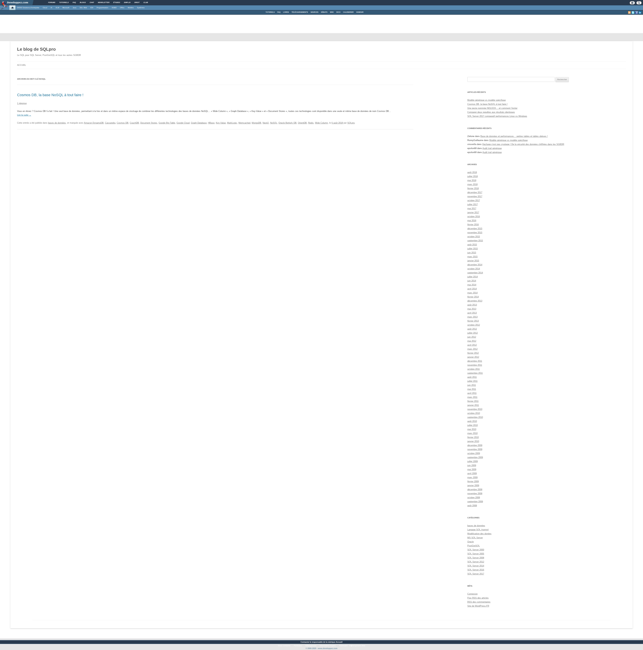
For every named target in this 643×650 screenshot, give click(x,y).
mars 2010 (472, 433)
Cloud (45, 8)
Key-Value (221, 123)
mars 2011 (472, 397)
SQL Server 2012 (475, 562)
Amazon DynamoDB (94, 123)
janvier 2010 (473, 441)
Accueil (21, 65)
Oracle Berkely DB (287, 123)
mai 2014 (471, 285)
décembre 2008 (474, 489)
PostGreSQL (473, 545)
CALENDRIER (348, 12)
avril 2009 (472, 473)
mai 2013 (471, 309)
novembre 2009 (474, 449)
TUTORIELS (270, 12)
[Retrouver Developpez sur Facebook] (636, 12)
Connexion (472, 594)
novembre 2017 (474, 196)
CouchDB (134, 123)
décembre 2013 (474, 301)
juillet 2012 (472, 333)
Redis (311, 123)
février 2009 (473, 481)
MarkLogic (232, 123)
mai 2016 (471, 220)
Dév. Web (83, 8)
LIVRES (286, 12)
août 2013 (472, 305)
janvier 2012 (473, 357)
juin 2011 (471, 385)
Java (74, 8)
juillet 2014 (472, 276)
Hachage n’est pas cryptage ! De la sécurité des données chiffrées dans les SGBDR (523, 144)
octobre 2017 (473, 200)
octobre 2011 (473, 369)
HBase (211, 123)
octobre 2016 (473, 216)
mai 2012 (471, 341)
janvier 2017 (473, 212)
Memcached (244, 123)
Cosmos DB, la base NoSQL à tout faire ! (50, 95)
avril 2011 (472, 393)
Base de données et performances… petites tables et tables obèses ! (514, 136)
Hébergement (310, 646)
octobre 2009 (473, 453)
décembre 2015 (474, 228)
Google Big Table (167, 123)
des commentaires (478, 602)
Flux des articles (478, 598)
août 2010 (472, 421)
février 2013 (473, 321)
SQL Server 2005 (475, 553)
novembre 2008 (474, 493)
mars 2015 (472, 256)
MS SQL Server (475, 537)
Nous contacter (284, 646)
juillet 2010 (472, 425)
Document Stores (148, 123)
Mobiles (131, 8)
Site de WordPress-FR (478, 606)
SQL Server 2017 (475, 574)
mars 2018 (472, 184)
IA (51, 8)
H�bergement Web (357, 646)
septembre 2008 (475, 501)
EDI (91, 8)
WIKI (332, 12)
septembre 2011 (475, 373)
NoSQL (273, 123)
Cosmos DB (122, 123)
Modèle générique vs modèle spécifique (486, 100)
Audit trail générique (492, 148)
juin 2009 (471, 465)
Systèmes (141, 8)
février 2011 (473, 401)
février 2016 (473, 224)
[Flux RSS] (629, 12)
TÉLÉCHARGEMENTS (300, 12)
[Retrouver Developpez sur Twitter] (633, 12)
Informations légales (328, 646)
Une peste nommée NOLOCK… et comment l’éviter (492, 108)
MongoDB (256, 123)
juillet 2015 (472, 248)
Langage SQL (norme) (478, 529)
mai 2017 (471, 208)
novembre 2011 (474, 365)
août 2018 (472, 172)
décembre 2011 (474, 361)
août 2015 (472, 244)
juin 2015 (471, 252)
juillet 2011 (472, 381)
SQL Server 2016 (475, 570)
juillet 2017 (472, 204)
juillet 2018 (472, 176)
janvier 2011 (473, 405)
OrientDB (302, 123)
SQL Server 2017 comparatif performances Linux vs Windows (497, 116)
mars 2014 (472, 293)
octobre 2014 (473, 268)
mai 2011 (471, 389)
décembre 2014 (474, 264)
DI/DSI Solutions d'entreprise (28, 8)
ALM (57, 8)
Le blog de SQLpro (36, 49)
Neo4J (266, 123)
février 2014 (473, 297)
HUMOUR (360, 12)
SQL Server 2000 (475, 549)
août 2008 (472, 505)
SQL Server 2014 (475, 566)
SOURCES (314, 12)
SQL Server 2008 (475, 557)
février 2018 (473, 188)
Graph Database (199, 123)
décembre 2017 (474, 192)
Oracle (470, 541)
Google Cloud (183, 123)
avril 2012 (472, 345)
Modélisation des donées (479, 533)
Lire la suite (24, 115)
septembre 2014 (475, 272)
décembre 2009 (474, 445)
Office (122, 8)
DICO (338, 12)
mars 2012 (472, 349)
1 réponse (22, 103)
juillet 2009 (472, 461)
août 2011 (472, 377)
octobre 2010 (473, 413)
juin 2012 (471, 337)
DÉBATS (324, 12)
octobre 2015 (473, 236)
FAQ (278, 12)
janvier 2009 (473, 485)
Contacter (305, 642)
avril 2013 (472, 313)
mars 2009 (472, 477)
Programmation (102, 8)
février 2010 (473, 437)
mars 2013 (472, 317)
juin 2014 (471, 281)
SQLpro (351, 123)
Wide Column (321, 123)
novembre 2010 (474, 409)
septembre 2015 (475, 240)
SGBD (114, 8)
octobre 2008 (473, 497)
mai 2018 (471, 180)
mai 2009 (471, 469)
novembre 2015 (474, 232)
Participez (298, 646)
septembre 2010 (475, 417)
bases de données (57, 123)
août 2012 (472, 329)
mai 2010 (471, 429)
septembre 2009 (475, 457)
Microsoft (65, 8)
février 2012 (473, 353)
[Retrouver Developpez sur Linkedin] (640, 12)
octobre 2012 (473, 325)
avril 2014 (472, 289)
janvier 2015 (473, 260)
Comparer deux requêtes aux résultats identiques (491, 112)
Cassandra (110, 123)
